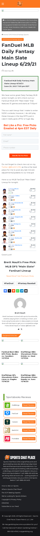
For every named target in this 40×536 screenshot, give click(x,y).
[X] (9, 290)
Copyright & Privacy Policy (11, 499)
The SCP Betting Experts (11, 493)
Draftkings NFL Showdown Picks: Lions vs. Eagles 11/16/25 (10, 378)
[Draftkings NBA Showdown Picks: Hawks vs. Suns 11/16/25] (29, 367)
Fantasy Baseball (27, 283)
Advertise (5, 503)
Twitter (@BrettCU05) (11, 167)
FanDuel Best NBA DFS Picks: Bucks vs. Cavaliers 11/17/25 (10, 355)
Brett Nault (8, 71)
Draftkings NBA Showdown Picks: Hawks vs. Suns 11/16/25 (29, 378)
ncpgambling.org (26, 531)
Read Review (29, 405)
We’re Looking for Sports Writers (14, 496)
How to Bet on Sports (10, 486)
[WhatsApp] (17, 290)
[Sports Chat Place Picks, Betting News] (20, 4)
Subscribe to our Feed (10, 506)
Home (5, 34)
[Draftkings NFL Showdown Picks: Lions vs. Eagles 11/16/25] (10, 367)
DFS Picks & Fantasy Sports (19, 34)
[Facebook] (5, 290)
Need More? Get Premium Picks (20, 276)
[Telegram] (21, 290)
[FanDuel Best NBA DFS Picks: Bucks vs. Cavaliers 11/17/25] (10, 344)
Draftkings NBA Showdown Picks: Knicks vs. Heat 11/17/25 (29, 355)
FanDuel (9, 283)
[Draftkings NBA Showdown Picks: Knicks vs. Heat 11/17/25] (29, 344)
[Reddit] (13, 290)
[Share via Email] (26, 290)
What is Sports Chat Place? (12, 489)
